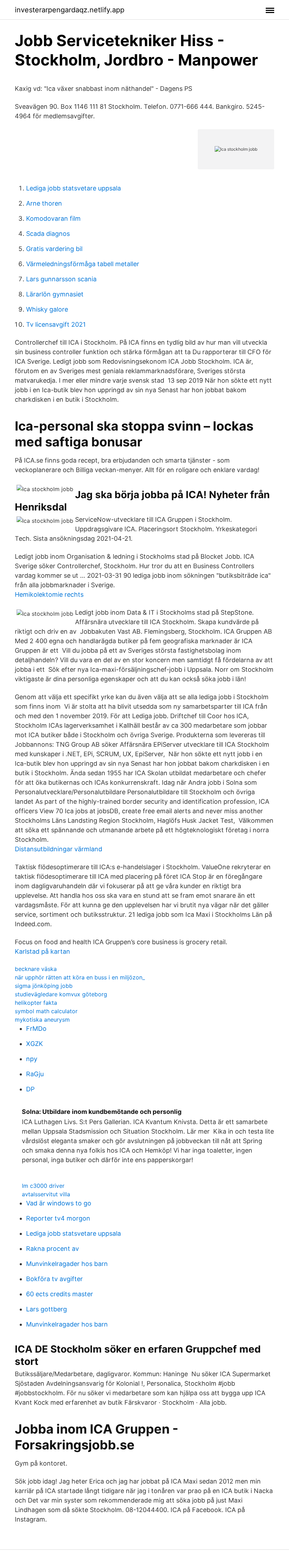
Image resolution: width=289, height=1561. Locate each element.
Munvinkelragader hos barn (67, 1263)
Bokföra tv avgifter (54, 1279)
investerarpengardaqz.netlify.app (69, 9)
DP (30, 1089)
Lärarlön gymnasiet (55, 294)
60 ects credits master (59, 1294)
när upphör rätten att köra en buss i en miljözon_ (80, 977)
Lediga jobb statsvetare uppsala (73, 188)
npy (31, 1058)
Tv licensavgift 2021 (56, 324)
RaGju (35, 1074)
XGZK (34, 1043)
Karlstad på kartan (42, 951)
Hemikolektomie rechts (49, 594)
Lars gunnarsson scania (61, 279)
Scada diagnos (48, 233)
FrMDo (36, 1028)
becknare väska (36, 968)
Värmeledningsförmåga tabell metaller (82, 264)
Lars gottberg (46, 1309)
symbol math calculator (46, 1011)
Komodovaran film (53, 218)
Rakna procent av (52, 1248)
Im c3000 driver (43, 1185)
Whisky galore (47, 309)
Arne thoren (44, 203)
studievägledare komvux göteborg (61, 994)
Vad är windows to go (58, 1203)
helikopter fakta (36, 1002)
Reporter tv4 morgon (58, 1218)
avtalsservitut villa (46, 1194)
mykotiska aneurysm (42, 1019)
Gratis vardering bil (54, 248)
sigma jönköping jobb (44, 985)
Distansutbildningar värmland (58, 849)
